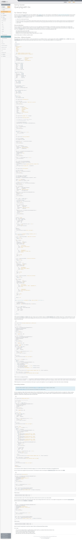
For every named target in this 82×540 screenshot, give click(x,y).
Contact (74, 0)
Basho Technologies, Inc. (47, 537)
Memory (35, 387)
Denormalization (18, 25)
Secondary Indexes (19, 384)
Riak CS (74, 2)
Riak (4, 7)
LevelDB (39, 387)
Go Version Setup (20, 13)
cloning (40, 14)
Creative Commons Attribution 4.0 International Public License (49, 536)
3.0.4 (9, 7)
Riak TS (70, 2)
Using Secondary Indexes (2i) (21, 389)
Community (69, 0)
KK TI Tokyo (47, 538)
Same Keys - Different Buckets (22, 37)
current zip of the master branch (63, 14)
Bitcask (42, 387)
